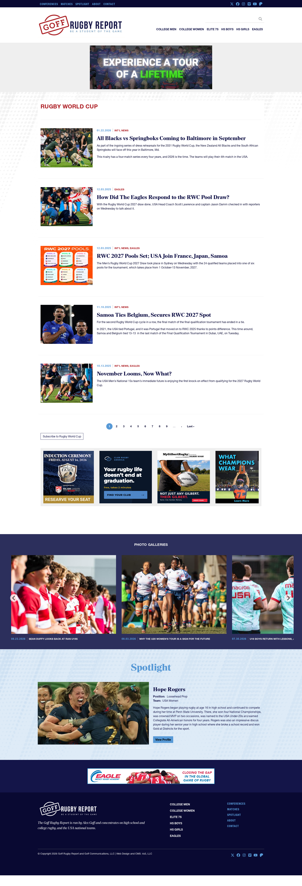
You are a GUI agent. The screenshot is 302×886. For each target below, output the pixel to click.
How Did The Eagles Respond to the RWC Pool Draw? (163, 197)
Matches (67, 4)
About (96, 4)
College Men (166, 29)
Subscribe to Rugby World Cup (62, 436)
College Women (191, 29)
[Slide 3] (138, 748)
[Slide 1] (125, 748)
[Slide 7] (163, 748)
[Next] (288, 598)
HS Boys (227, 29)
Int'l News (121, 130)
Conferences (49, 4)
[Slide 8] (169, 748)
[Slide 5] (151, 748)
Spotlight (82, 4)
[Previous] (14, 598)
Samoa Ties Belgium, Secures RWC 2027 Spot (154, 315)
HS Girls (242, 29)
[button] (55, 714)
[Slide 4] (144, 748)
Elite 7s (212, 29)
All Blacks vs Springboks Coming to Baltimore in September (171, 138)
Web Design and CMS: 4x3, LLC (134, 861)
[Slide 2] (132, 748)
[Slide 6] (157, 748)
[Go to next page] (181, 426)
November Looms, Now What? (134, 373)
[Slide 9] (176, 748)
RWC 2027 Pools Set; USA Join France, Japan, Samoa (162, 256)
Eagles (257, 29)
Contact (109, 4)
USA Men (168, 703)
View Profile (163, 737)
